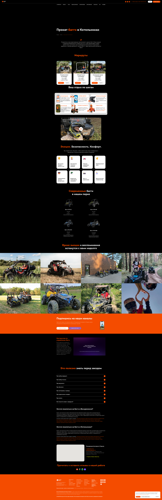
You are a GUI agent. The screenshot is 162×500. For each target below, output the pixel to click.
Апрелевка (78, 418)
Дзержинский (101, 418)
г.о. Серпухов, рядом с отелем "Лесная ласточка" (139, 1)
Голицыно (96, 418)
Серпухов (71, 422)
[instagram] (86, 459)
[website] (101, 484)
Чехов (74, 422)
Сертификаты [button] (89, 4)
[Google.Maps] (80, 469)
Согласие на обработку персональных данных (94, 485)
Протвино (63, 422)
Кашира (89, 437)
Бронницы (88, 418)
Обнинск (93, 421)
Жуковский (80, 437)
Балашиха (83, 418)
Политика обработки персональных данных (94, 480)
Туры (69, 4)
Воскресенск (96, 436)
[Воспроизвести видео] (81, 129)
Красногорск (98, 437)
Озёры (101, 421)
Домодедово (71, 437)
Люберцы (75, 421)
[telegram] (125, 1)
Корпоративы (82, 4)
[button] (156, 2)
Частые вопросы (87, 483)
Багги (61, 34)
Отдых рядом (78, 483)
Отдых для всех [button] (74, 4)
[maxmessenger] (129, 1)
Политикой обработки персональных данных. (142, 494)
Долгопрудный (66, 437)
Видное (92, 418)
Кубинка (65, 421)
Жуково (76, 437)
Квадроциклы (71, 479)
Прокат (64, 4)
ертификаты (79, 482)
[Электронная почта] (103, 482)
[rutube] (101, 482)
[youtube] (92, 459)
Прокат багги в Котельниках (68, 34)
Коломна (93, 437)
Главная (58, 34)
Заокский (85, 437)
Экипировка (86, 482)
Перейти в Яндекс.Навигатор (93, 456)
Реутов (66, 422)
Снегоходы (71, 482)
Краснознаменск (60, 421)
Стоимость (59, 4)
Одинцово (97, 421)
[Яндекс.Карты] (77, 469)
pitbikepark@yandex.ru (91, 450)
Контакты (95, 4)
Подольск (59, 422)
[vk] (127, 1)
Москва (78, 421)
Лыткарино (70, 421)
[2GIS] (82, 469)
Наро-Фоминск (87, 421)
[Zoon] (85, 469)
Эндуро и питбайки (72, 483)
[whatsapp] (89, 459)
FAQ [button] (99, 4)
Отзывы (103, 4)
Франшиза (78, 486)
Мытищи (82, 421)
